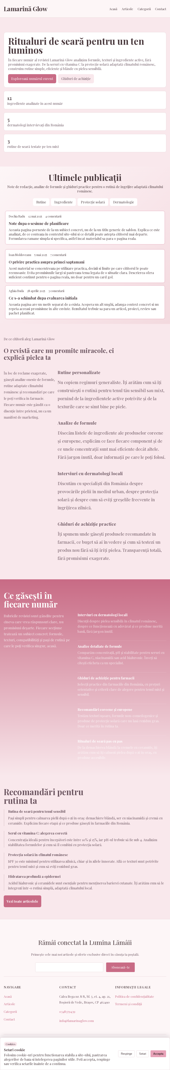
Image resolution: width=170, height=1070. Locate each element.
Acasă (113, 9)
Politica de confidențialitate (134, 996)
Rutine (41, 202)
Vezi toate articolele (22, 901)
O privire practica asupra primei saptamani (46, 261)
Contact (160, 9)
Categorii (144, 9)
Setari (142, 1053)
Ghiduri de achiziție (76, 78)
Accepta (158, 1053)
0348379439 (67, 1012)
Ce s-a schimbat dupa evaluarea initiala (43, 298)
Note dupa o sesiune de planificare (39, 223)
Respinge (126, 1053)
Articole (127, 9)
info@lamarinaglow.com (76, 1021)
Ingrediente (63, 202)
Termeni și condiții (128, 1004)
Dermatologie (123, 202)
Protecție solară (93, 202)
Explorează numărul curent (32, 78)
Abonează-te (120, 967)
